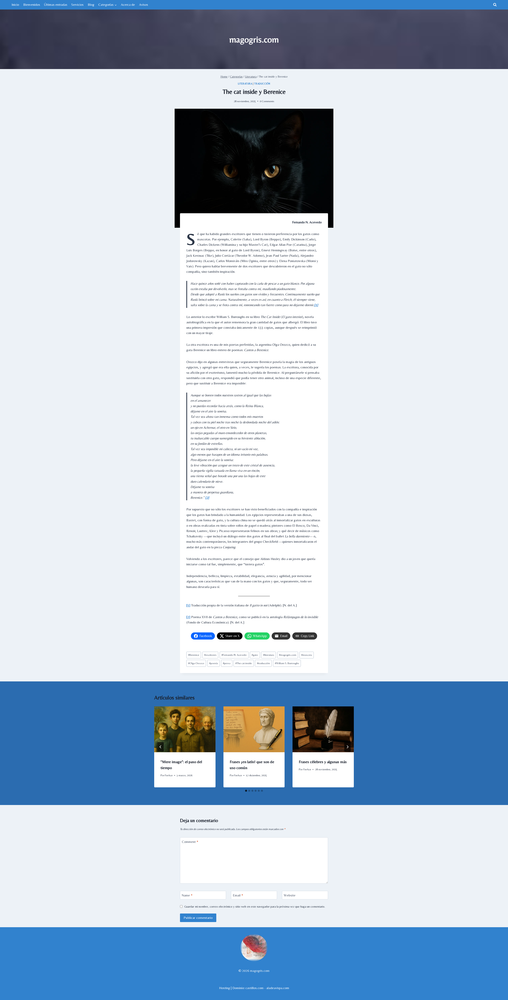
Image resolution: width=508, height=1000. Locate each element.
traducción (263, 663)
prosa (226, 663)
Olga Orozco (196, 663)
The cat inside (243, 663)
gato (255, 654)
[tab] (246, 791)
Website (289, 895)
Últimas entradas (55, 5)
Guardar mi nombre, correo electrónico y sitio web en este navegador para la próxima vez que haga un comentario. (254, 906)
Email (238, 895)
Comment (190, 842)
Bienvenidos (31, 5)
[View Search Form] (494, 4)
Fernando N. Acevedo (234, 654)
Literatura (245, 83)
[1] (316, 305)
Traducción (262, 83)
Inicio (15, 5)
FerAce (169, 775)
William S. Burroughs (287, 663)
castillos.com (254, 988)
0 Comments (267, 101)
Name (187, 895)
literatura (268, 654)
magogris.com (287, 654)
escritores (210, 654)
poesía (213, 663)
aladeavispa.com (277, 988)
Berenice (193, 654)
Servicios (77, 5)
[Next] (347, 747)
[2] (207, 498)
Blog (91, 5)
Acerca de (128, 5)
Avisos (143, 5)
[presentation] (185, 729)
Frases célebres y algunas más (323, 761)
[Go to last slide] (160, 747)
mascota (306, 654)
